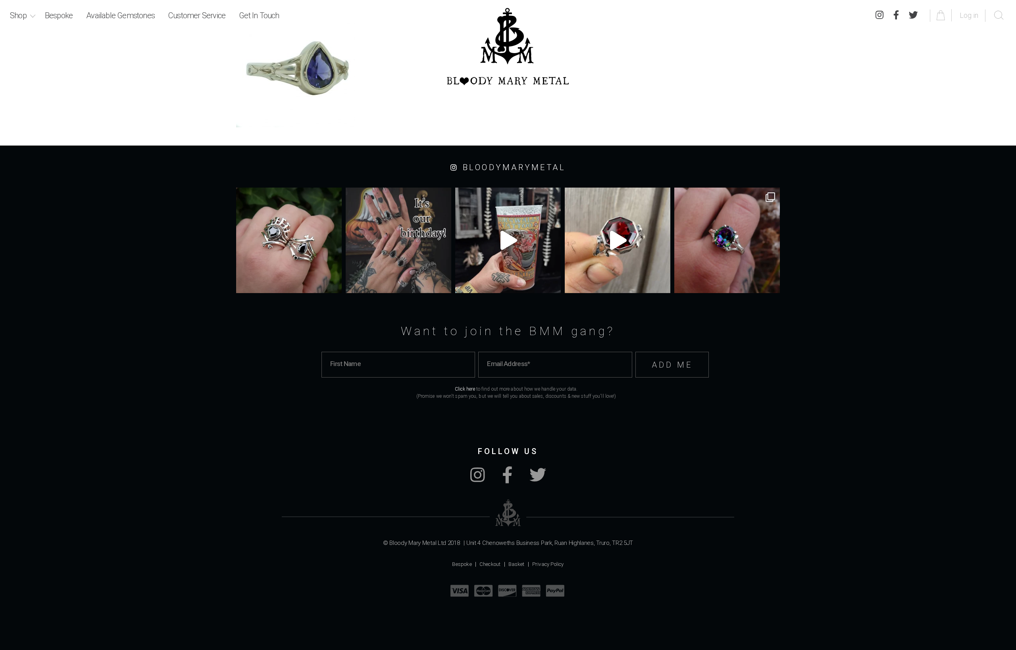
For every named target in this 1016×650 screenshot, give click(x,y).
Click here (465, 389)
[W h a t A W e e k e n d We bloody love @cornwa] (508, 240)
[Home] (508, 46)
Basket (516, 564)
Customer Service (196, 15)
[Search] (999, 15)
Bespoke (59, 15)
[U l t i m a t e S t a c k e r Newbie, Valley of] (289, 240)
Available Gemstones (120, 15)
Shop (18, 15)
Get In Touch (259, 15)
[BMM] (508, 513)
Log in (969, 15)
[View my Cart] (942, 15)
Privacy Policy (548, 564)
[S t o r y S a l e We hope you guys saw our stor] (727, 240)
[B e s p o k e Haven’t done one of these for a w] (617, 240)
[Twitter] (913, 15)
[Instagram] (879, 15)
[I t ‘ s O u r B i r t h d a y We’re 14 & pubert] (398, 240)
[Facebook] (896, 15)
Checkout (490, 564)
